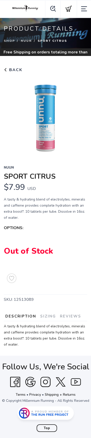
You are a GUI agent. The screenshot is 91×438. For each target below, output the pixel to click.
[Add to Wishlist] (11, 278)
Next (79, 115)
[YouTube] (75, 382)
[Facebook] (15, 382)
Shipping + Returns (60, 394)
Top (47, 428)
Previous (12, 115)
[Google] (30, 382)
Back (15, 70)
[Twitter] (60, 382)
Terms (21, 394)
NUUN (26, 41)
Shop (9, 41)
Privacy (35, 394)
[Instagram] (45, 382)
